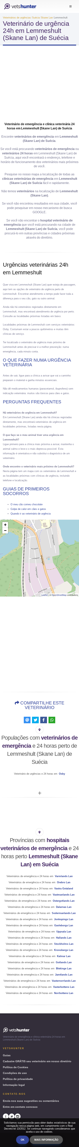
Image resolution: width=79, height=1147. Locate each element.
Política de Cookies (15, 1067)
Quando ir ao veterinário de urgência (31, 513)
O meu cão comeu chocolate (27, 504)
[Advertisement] (39, 85)
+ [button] (5, 524)
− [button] (5, 530)
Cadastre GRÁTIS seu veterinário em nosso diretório (37, 1061)
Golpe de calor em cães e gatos (28, 509)
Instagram (18, 1116)
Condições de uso (15, 1073)
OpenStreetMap (59, 594)
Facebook (6, 1116)
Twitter (12, 1116)
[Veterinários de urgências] (20, 6)
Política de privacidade (18, 1078)
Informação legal (14, 1084)
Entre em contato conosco (20, 1106)
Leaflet (44, 594)
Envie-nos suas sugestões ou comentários (31, 1100)
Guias (7, 1055)
